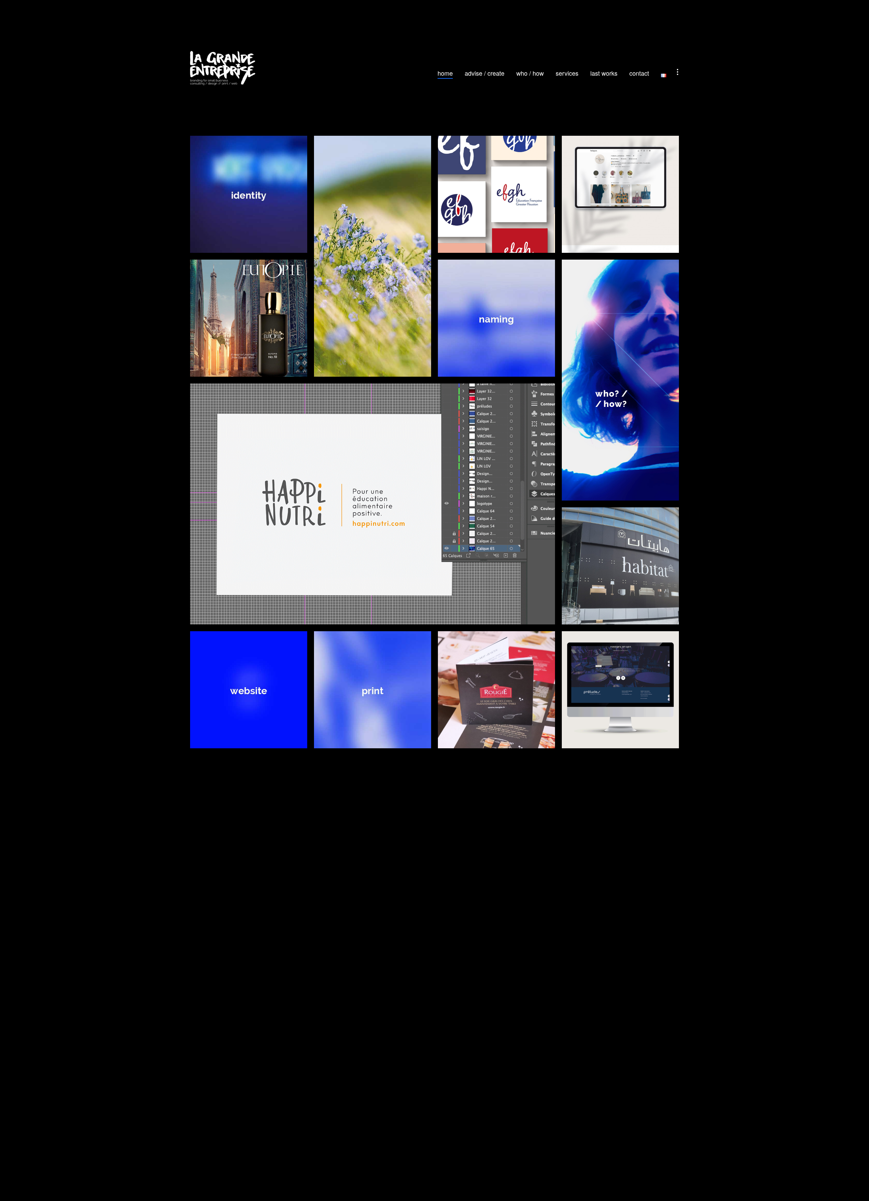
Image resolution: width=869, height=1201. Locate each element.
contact (639, 73)
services (567, 73)
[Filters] (677, 72)
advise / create (484, 73)
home (445, 73)
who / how (530, 73)
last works (603, 73)
